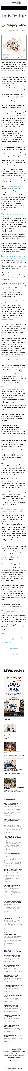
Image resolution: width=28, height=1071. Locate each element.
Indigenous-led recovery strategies (11, 555)
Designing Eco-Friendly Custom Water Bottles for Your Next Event (12, 804)
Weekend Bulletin (11, 1057)
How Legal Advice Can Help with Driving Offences (13, 1036)
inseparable (6, 587)
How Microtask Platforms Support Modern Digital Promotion (11, 966)
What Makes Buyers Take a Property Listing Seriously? (12, 752)
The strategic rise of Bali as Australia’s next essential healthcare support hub (12, 902)
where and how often (17, 431)
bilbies (22, 372)
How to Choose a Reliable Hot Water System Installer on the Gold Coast (12, 956)
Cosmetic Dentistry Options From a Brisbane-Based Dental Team (12, 976)
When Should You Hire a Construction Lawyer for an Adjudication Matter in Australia (13, 770)
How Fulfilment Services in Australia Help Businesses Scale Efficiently (13, 933)
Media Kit (18, 1057)
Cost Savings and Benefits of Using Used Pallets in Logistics (13, 917)
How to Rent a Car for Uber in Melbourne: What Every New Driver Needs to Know (13, 870)
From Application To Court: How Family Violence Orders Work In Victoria (12, 1006)
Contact (4, 1051)
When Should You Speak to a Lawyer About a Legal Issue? (12, 886)
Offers (16, 1053)
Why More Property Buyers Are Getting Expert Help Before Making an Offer (14, 733)
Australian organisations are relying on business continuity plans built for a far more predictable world (12, 855)
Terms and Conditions (15, 1051)
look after (18, 171)
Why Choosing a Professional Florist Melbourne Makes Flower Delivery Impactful (12, 820)
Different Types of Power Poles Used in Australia (13, 996)
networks (9, 180)
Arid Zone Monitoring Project (12, 186)
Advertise (23, 1051)
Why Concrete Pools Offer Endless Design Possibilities (11, 1026)
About (12, 1053)
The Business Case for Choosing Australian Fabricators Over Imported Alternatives (12, 838)
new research (8, 112)
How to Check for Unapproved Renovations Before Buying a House (14, 788)
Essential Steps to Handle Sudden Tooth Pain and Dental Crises (13, 986)
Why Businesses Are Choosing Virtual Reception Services (12, 1016)
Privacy (8, 1051)
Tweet (12, 654)
